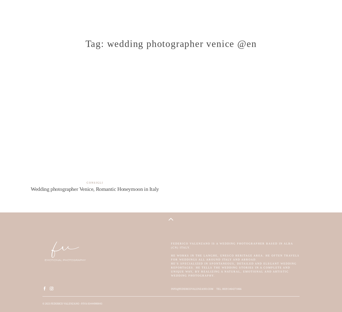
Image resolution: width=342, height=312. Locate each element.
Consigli (95, 182)
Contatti (294, 12)
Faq (314, 12)
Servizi (119, 12)
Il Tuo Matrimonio (86, 12)
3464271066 (235, 289)
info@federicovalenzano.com (192, 289)
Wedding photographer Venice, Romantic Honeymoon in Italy (95, 137)
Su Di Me (53, 12)
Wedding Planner (261, 12)
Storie (30, 12)
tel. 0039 (222, 289)
